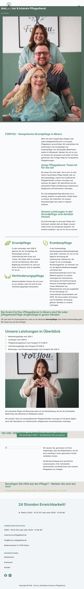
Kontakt (7, 567)
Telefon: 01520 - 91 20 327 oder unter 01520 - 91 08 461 (43, 513)
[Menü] (79, 6)
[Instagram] (10, 575)
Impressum (8, 562)
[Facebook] (5, 575)
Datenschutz (9, 557)
